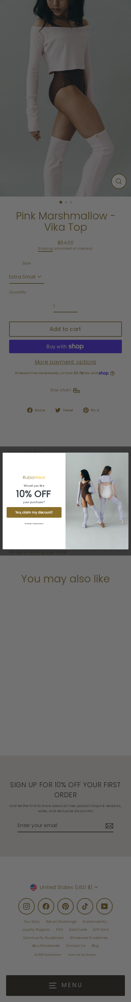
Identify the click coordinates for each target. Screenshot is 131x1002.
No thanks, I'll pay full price (34, 523)
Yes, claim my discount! (34, 512)
